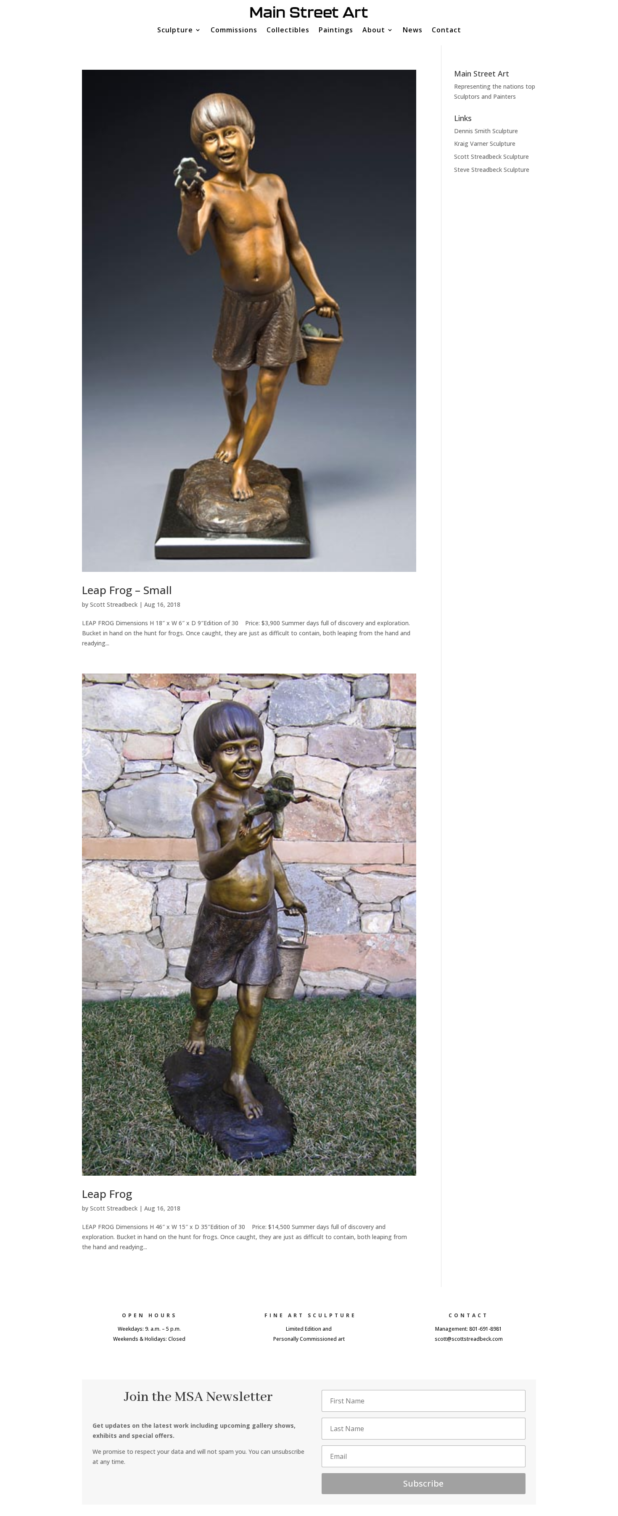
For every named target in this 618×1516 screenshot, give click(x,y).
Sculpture (175, 30)
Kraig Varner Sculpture (484, 143)
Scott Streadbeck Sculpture (491, 157)
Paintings (336, 30)
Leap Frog (107, 1193)
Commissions (234, 30)
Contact (446, 30)
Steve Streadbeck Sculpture (491, 170)
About (373, 30)
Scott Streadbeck (113, 604)
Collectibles (288, 30)
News (413, 30)
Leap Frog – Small (127, 589)
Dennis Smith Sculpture (486, 131)
